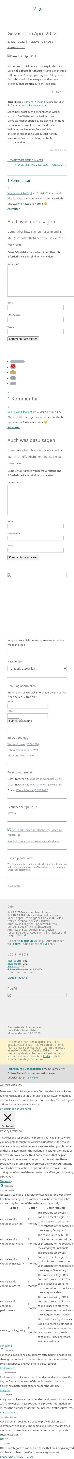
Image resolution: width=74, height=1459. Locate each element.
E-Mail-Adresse (13, 315)
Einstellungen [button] (8, 1108)
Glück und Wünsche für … (22, 755)
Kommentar (13, 264)
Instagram (13, 963)
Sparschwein (23, 869)
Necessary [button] (6, 1181)
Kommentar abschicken (23, 339)
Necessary (9, 1186)
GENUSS (47, 41)
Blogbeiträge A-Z (17, 977)
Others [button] (4, 1439)
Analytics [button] (5, 1390)
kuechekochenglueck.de (34, 105)
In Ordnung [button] (24, 1108)
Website (10, 327)
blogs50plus (29, 941)
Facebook (13, 966)
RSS (45, 944)
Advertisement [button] (8, 1412)
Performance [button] (7, 1368)
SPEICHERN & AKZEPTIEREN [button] (16, 1456)
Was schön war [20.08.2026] (23, 744)
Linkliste (33, 1077)
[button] (17, 361)
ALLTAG (34, 41)
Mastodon (13, 960)
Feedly (15, 944)
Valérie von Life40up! (19, 193)
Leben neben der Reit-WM (22, 750)
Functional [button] (6, 1345)
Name (10, 303)
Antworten (13, 208)
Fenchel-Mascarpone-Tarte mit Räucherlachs (33, 841)
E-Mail (46, 1056)
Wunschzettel (44, 867)
